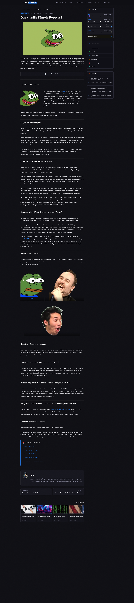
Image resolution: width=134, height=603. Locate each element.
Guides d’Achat (61, 2)
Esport (71, 2)
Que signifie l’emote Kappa (31, 446)
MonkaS (32, 298)
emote (63, 91)
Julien (32, 475)
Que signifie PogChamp (31, 453)
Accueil (23, 9)
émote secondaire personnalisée (60, 409)
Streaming (88, 2)
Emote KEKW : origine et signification (34, 461)
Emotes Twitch (30, 9)
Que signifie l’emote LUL (31, 450)
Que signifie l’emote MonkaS (32, 457)
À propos (107, 2)
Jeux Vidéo (98, 2)
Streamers (79, 2)
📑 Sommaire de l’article (52, 74)
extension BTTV (25, 239)
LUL (64, 298)
